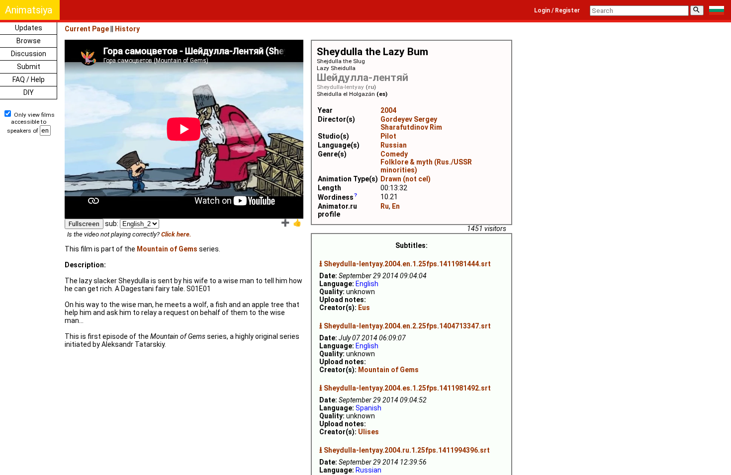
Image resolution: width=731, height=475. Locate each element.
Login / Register (557, 10)
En (396, 206)
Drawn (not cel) (405, 179)
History (127, 29)
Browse (28, 41)
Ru (384, 206)
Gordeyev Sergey (408, 119)
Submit (28, 67)
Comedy (394, 154)
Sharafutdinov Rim (411, 127)
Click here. (176, 234)
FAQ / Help (28, 79)
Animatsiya (28, 10)
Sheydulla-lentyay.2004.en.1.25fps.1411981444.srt (407, 264)
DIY (28, 92)
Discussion (28, 54)
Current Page (87, 29)
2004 (388, 110)
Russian (393, 145)
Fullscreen (84, 224)
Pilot (388, 136)
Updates (28, 28)
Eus (364, 308)
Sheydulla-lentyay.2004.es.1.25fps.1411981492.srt (407, 388)
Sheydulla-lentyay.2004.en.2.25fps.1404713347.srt (407, 326)
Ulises (368, 432)
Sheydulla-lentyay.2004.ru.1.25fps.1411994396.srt (407, 450)
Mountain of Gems (388, 370)
